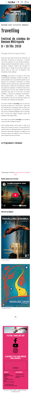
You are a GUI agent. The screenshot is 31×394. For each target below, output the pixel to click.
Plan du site (6, 390)
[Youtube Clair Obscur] (15, 345)
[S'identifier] (12, 2)
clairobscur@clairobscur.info (9, 385)
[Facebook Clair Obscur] (15, 340)
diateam (25, 390)
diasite (18, 391)
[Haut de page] (15, 317)
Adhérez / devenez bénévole (20, 377)
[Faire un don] (22, 2)
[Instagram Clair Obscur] (15, 350)
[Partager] (15, 2)
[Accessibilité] (18, 2)
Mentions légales (13, 390)
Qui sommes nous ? (20, 374)
